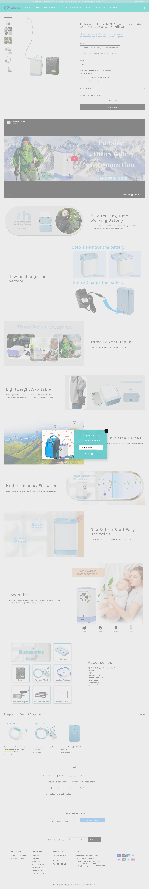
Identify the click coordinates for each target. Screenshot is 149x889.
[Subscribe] (100, 447)
